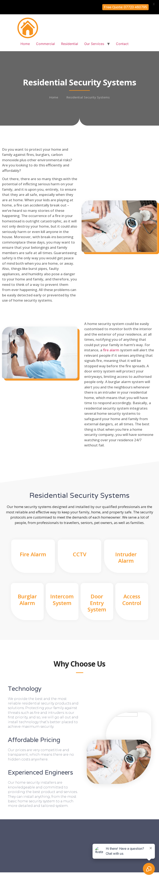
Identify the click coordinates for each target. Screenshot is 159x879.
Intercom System (62, 599)
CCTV (79, 554)
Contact (122, 44)
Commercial (45, 44)
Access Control (131, 599)
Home (25, 44)
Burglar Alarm (27, 599)
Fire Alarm (33, 554)
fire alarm (111, 350)
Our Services (94, 44)
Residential (69, 44)
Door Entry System (97, 603)
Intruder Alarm (126, 557)
